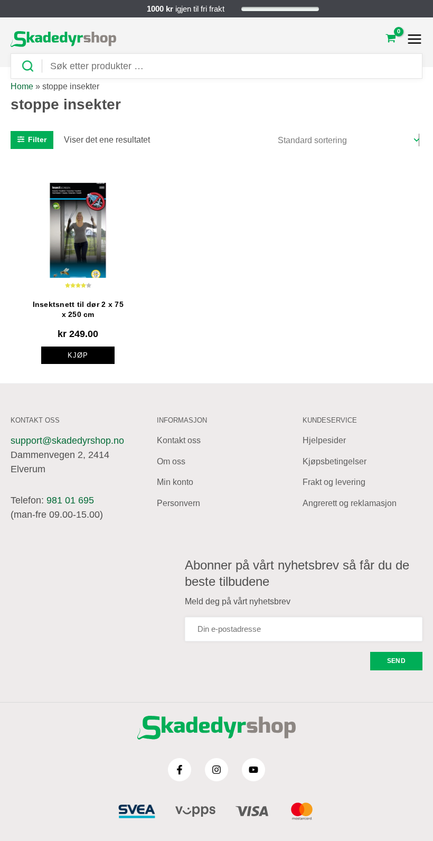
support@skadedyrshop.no (67, 440)
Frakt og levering (334, 482)
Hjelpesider (324, 440)
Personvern (178, 503)
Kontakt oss (179, 440)
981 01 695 (70, 500)
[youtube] (253, 769)
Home (22, 86)
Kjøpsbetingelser (334, 461)
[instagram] (216, 769)
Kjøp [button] (78, 355)
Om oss (171, 461)
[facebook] (179, 769)
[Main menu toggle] (411, 39)
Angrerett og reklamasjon (350, 503)
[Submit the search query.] (31, 66)
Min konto (175, 482)
